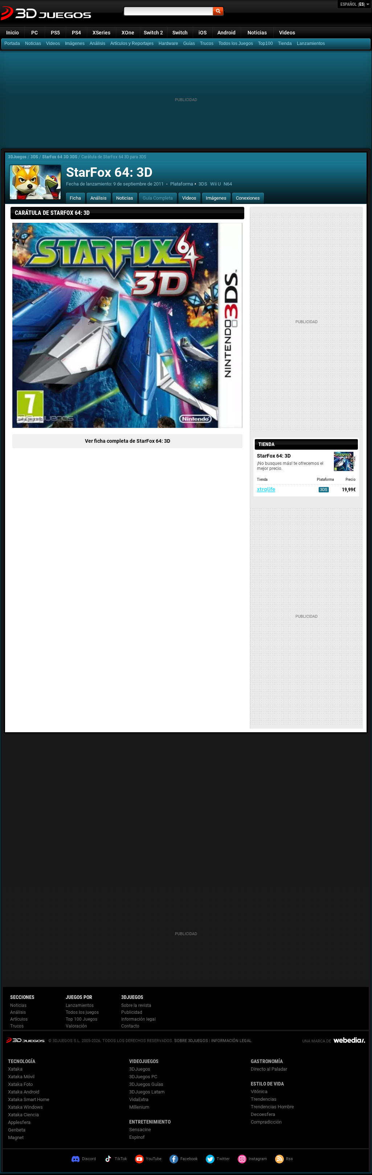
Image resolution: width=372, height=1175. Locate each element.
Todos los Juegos (235, 43)
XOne (128, 33)
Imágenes (75, 43)
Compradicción (266, 1122)
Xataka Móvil (21, 1076)
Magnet (16, 1137)
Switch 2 (153, 33)
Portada (12, 43)
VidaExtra (138, 1099)
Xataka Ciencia (23, 1114)
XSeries (101, 33)
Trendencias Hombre (272, 1106)
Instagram (258, 1159)
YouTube (154, 1159)
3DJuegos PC (143, 1076)
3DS (34, 156)
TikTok (121, 1159)
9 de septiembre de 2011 (138, 184)
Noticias (257, 33)
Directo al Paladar (269, 1069)
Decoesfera (263, 1114)
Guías (189, 43)
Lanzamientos (311, 43)
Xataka (15, 1069)
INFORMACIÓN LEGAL (231, 1040)
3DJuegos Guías (146, 1084)
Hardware (168, 43)
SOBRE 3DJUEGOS (191, 1040)
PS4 (76, 33)
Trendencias (264, 1099)
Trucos (206, 43)
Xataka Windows (25, 1107)
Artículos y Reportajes (132, 43)
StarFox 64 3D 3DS (59, 156)
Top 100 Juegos (81, 1019)
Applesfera (19, 1122)
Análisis (97, 43)
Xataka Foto (20, 1084)
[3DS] (285, 43)
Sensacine (140, 1129)
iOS (203, 33)
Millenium (139, 1107)
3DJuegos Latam (146, 1092)
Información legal (138, 1019)
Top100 (265, 43)
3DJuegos (17, 156)
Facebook (189, 1159)
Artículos (19, 1019)
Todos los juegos (82, 1012)
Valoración (76, 1026)
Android (226, 33)
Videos (287, 33)
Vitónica (259, 1091)
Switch (180, 33)
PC (34, 33)
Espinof (137, 1137)
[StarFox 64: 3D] (35, 182)
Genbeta (16, 1130)
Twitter (223, 1159)
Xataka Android (23, 1092)
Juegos (25, 1040)
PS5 (55, 33)
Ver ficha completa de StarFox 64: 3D (127, 441)
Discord (89, 1159)
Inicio (12, 33)
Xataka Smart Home (28, 1099)
